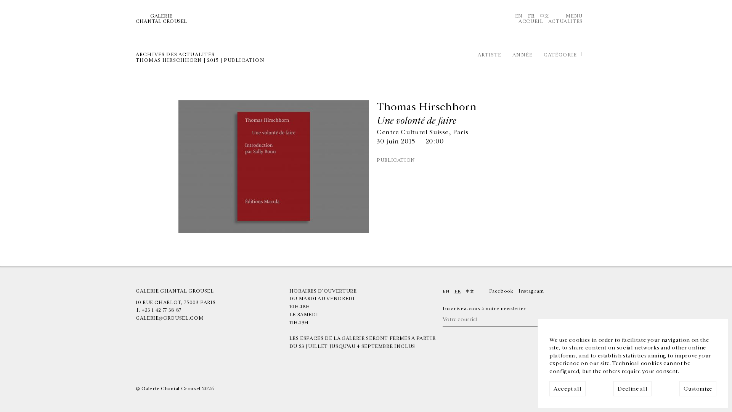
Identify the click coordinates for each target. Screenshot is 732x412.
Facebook (501, 291)
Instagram (531, 291)
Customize (698, 389)
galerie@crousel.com (169, 318)
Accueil (530, 21)
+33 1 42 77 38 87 (161, 310)
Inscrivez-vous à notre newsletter (484, 309)
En (519, 16)
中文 (544, 16)
